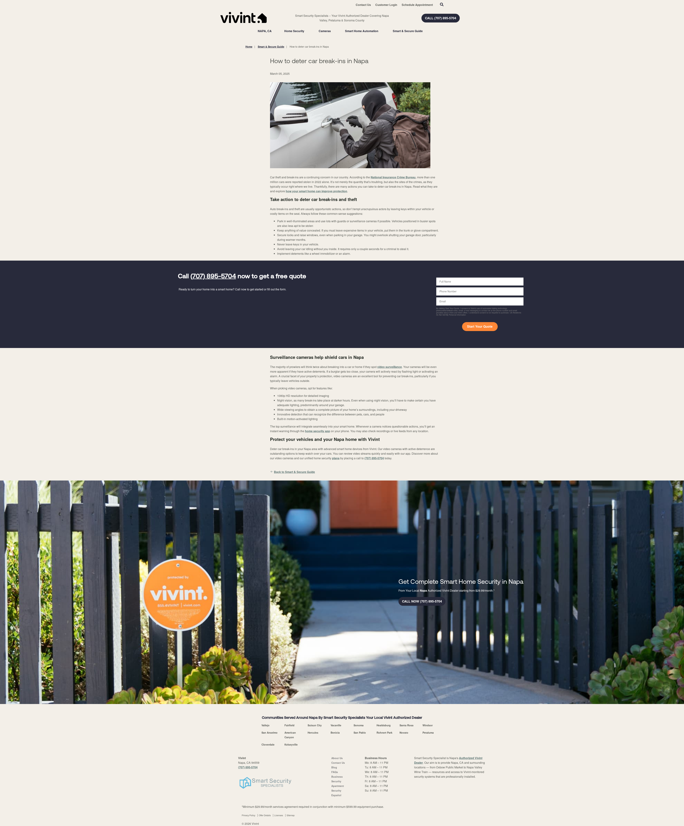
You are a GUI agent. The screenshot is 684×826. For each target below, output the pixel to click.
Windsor (428, 725)
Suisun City (315, 725)
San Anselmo (269, 732)
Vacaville (336, 725)
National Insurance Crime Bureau (393, 177)
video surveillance (389, 367)
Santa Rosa (406, 725)
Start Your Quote (480, 326)
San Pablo (360, 732)
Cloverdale (267, 744)
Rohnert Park (384, 732)
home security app (317, 431)
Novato (404, 732)
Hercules (313, 732)
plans (336, 458)
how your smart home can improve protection (316, 191)
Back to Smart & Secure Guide (294, 472)
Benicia (335, 732)
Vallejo (265, 725)
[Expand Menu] (306, 31)
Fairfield (289, 725)
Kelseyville (291, 744)
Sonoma (359, 725)
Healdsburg (384, 725)
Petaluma (428, 732)
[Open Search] (442, 4)
